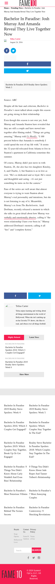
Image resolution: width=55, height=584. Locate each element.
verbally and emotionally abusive (20, 217)
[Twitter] (13, 50)
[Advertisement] (27, 262)
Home (6, 8)
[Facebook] (6, 50)
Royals (16, 529)
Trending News (17, 8)
